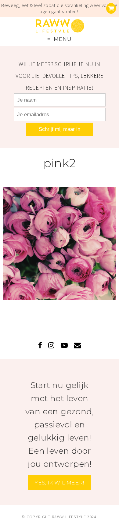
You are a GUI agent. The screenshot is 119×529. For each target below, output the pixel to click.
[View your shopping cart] (111, 8)
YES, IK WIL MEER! (59, 482)
